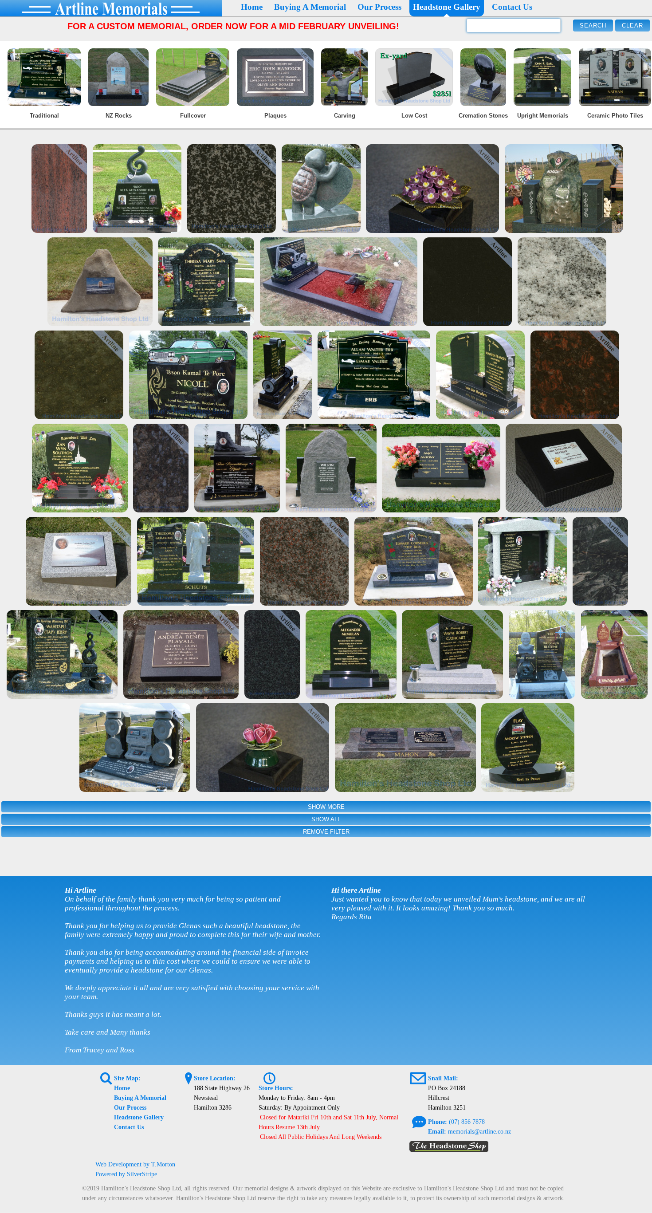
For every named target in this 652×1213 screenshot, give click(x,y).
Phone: (437, 1121)
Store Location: (215, 1078)
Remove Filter (326, 831)
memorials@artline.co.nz (479, 1131)
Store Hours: (276, 1088)
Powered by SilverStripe (126, 1174)
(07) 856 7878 (467, 1121)
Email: (437, 1131)
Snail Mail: (443, 1078)
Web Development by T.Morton (135, 1164)
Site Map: (127, 1078)
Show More (326, 806)
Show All (326, 819)
